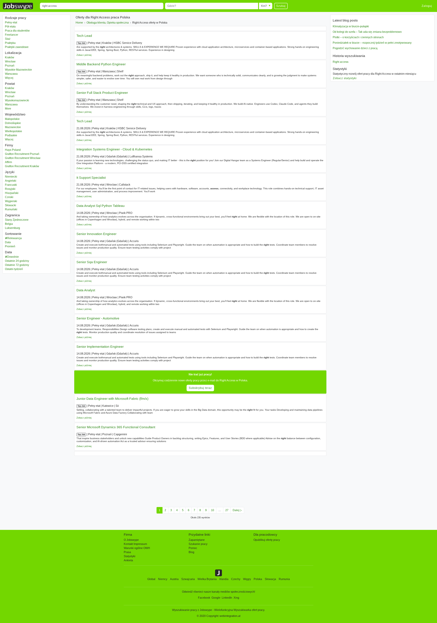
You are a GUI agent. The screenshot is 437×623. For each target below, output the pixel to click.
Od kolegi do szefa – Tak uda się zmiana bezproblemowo (367, 31)
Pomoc (193, 548)
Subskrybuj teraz (200, 387)
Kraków (13, 57)
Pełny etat (11, 22)
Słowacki (10, 205)
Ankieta (128, 560)
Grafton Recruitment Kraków (22, 166)
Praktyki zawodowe (17, 47)
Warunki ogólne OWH (137, 548)
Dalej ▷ (237, 510)
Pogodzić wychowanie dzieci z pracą (355, 48)
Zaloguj (427, 5)
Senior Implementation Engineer (100, 346)
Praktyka (10, 42)
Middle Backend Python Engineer (101, 64)
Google (216, 597)
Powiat (10, 83)
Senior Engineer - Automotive (97, 318)
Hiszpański (11, 193)
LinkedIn (227, 597)
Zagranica (12, 215)
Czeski (9, 197)
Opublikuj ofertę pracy (266, 539)
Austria (174, 579)
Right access (340, 61)
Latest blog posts (345, 20)
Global (151, 579)
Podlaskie (19, 135)
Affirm (8, 162)
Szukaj (281, 5)
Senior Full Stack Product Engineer (102, 92)
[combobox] (101, 6)
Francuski (11, 184)
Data (8, 242)
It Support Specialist (91, 177)
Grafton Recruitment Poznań (22, 153)
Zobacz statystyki (345, 78)
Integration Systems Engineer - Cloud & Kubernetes (114, 149)
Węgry (247, 579)
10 (212, 510)
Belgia (13, 223)
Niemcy (162, 579)
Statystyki (340, 69)
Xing (236, 597)
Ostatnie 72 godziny (17, 264)
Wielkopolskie (22, 131)
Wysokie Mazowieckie (18, 69)
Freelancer (11, 34)
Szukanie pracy (198, 544)
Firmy (9, 145)
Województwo (15, 114)
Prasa (127, 552)
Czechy (235, 579)
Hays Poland (13, 149)
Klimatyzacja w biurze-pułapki (351, 26)
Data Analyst (85, 290)
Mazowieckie (21, 127)
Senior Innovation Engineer (96, 234)
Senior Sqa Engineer (91, 262)
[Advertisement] (176, 480)
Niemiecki (11, 176)
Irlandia (223, 579)
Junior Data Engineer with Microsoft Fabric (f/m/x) (112, 398)
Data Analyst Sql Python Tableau (100, 206)
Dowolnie (13, 256)
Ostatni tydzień (14, 269)
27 (226, 510)
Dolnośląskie (21, 123)
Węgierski (11, 201)
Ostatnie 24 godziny (17, 260)
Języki (9, 172)
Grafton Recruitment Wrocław (22, 158)
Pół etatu (10, 26)
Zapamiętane (197, 539)
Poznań (13, 65)
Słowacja (270, 579)
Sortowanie (13, 234)
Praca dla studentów (17, 30)
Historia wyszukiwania (349, 56)
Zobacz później (83, 55)
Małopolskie (21, 119)
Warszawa (13, 73)
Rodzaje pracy (15, 18)
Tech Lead (84, 36)
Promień (10, 246)
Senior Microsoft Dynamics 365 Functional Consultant (115, 427)
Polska (258, 579)
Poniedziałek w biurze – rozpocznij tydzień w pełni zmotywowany (372, 42)
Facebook (204, 597)
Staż (7, 38)
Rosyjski (10, 188)
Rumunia (284, 579)
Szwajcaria (188, 579)
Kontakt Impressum (135, 544)
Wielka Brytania (207, 579)
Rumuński (11, 209)
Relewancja (14, 238)
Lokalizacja (13, 53)
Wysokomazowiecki (21, 100)
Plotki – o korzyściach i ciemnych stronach (358, 37)
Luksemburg (13, 227)
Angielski (10, 180)
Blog (191, 552)
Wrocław (13, 61)
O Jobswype (131, 539)
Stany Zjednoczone (17, 219)
